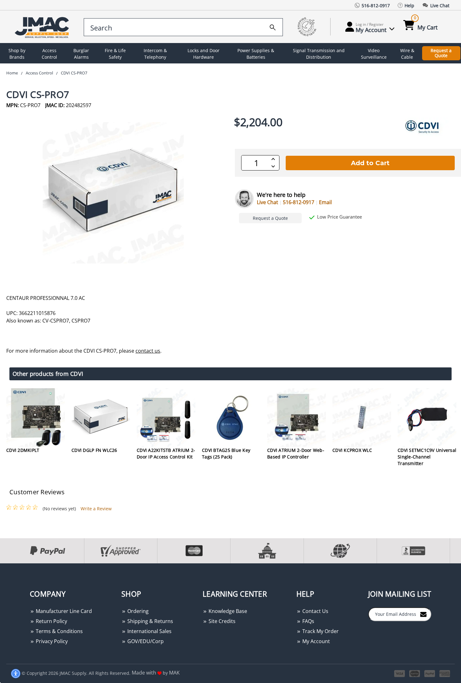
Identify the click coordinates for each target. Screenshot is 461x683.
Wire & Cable (407, 53)
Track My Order (320, 631)
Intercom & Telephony (155, 53)
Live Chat (267, 202)
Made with (144, 672)
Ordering (137, 611)
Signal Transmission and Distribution (319, 53)
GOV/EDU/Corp (145, 641)
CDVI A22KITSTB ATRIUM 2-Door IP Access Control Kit (166, 453)
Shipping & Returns (149, 621)
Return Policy (50, 621)
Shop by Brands (16, 53)
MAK (174, 672)
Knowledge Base (227, 611)
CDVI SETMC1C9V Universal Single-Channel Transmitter (427, 456)
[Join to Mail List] (423, 613)
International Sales (149, 631)
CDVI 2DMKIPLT (22, 450)
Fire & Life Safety (115, 53)
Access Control (49, 53)
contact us (147, 350)
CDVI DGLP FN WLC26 (94, 450)
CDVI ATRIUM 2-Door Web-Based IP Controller (295, 453)
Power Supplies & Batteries (255, 53)
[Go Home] (43, 27)
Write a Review (96, 509)
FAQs (307, 621)
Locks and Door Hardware (204, 53)
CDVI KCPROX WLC (352, 450)
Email (325, 202)
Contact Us (314, 611)
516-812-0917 (298, 202)
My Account (315, 641)
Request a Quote (441, 53)
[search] (273, 26)
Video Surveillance (374, 53)
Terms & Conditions (58, 631)
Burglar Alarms (81, 53)
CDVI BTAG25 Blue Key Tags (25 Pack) (226, 453)
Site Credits (221, 621)
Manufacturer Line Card (63, 611)
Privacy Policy (51, 641)
